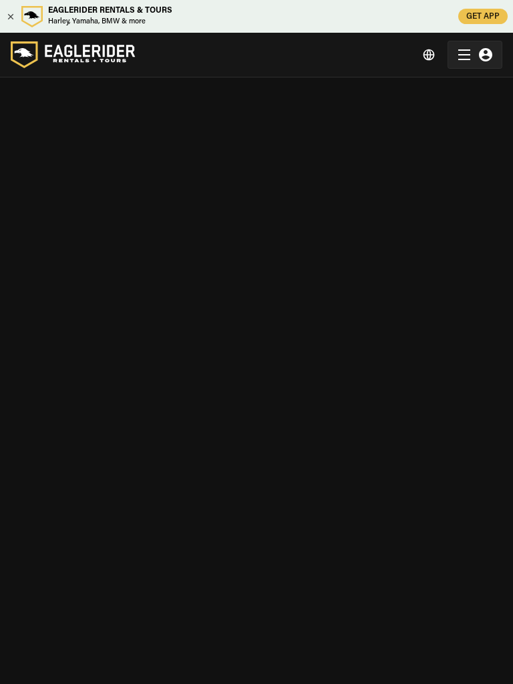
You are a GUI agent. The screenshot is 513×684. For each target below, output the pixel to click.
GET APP (483, 17)
